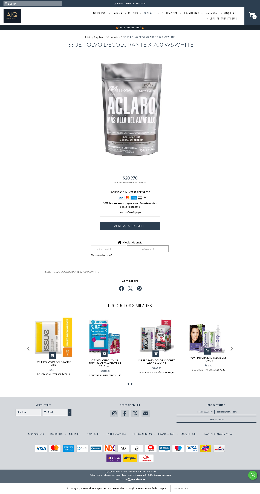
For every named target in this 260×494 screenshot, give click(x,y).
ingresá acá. (140, 475)
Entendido (181, 488)
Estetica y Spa (168, 13)
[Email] (145, 413)
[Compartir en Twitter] (130, 288)
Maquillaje (230, 13)
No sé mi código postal (101, 255)
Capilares (149, 13)
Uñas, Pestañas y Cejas (223, 18)
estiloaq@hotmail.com (227, 412)
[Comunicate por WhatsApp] (252, 475)
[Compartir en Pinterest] (139, 288)
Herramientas (190, 13)
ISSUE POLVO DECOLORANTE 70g (53, 363)
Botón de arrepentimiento (159, 475)
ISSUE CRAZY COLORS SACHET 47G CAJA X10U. (156, 362)
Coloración (113, 37)
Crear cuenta (124, 3)
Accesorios (99, 13)
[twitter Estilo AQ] (135, 413)
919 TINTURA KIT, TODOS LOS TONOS (208, 359)
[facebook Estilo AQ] (125, 413)
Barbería (117, 13)
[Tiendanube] (130, 480)
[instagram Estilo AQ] (114, 413)
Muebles (133, 13)
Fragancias (211, 13)
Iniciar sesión (139, 3)
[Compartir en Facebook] (121, 288)
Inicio (88, 37)
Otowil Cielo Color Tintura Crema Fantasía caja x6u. (105, 363)
